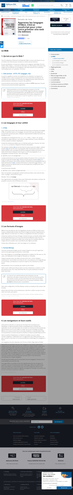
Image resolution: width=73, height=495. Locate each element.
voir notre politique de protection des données (21, 422)
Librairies (52, 436)
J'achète (23, 108)
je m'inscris (58, 422)
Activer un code (38, 442)
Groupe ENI (40, 471)
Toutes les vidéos (54, 442)
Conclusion (54, 88)
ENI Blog (7, 471)
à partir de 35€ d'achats (44, 413)
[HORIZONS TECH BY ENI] (36, 456)
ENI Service (7, 484)
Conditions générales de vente (20, 442)
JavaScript (54, 73)
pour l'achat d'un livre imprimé (12, 413)
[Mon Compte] (70, 5)
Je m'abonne (23, 115)
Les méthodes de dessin (58, 77)
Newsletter (52, 438)
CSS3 (52, 71)
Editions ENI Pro (25, 484)
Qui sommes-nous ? (18, 438)
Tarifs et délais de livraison (40, 440)
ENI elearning (41, 484)
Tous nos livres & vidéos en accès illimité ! (36, 1)
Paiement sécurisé (38, 438)
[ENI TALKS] (12, 456)
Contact (36, 444)
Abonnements (53, 440)
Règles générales (31, 399)
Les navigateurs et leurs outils (61, 64)
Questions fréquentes (39, 436)
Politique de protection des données (22, 444)
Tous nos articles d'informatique (20, 436)
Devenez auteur (54, 444)
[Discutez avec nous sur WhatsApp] (32, 5)
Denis (23, 35)
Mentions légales (17, 440)
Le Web (53, 56)
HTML (52, 69)
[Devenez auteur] (1, 46)
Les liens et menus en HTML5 (59, 84)
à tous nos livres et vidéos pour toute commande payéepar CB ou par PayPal (28, 413)
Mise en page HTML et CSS (58, 75)
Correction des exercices (58, 86)
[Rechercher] (61, 5)
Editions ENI (11, 4)
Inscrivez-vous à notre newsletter (20, 421)
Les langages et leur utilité (60, 60)
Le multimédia (55, 80)
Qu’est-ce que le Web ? (59, 58)
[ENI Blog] (61, 456)
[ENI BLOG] (1, 43)
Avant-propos (16, 399)
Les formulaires (55, 82)
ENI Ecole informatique (26, 471)
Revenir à (25, 42)
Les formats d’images (59, 62)
